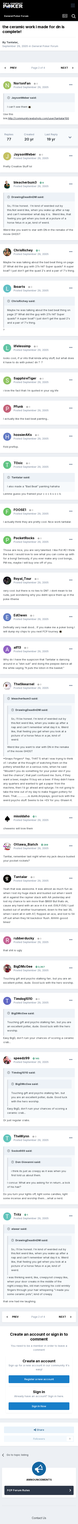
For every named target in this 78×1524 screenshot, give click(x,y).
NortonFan (22, 83)
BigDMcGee (23, 966)
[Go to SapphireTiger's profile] (7, 380)
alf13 (17, 647)
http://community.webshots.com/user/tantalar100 (38, 118)
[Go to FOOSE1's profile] (7, 512)
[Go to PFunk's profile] (7, 409)
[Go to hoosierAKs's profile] (7, 437)
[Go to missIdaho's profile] (7, 818)
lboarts (19, 287)
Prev (13, 67)
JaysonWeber (25, 154)
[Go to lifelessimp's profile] (7, 348)
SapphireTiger (25, 378)
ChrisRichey (23, 250)
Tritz (17, 1214)
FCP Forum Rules (18, 1490)
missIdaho (22, 816)
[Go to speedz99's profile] (7, 1060)
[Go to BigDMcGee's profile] (7, 968)
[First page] (5, 68)
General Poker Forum (45, 46)
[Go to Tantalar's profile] (7, 879)
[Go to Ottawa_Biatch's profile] (7, 846)
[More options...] (71, 84)
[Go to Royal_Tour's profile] (7, 581)
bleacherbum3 (25, 182)
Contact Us (39, 1518)
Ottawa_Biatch (26, 844)
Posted (31, 87)
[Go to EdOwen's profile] (7, 617)
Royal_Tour (22, 579)
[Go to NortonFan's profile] (7, 85)
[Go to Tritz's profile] (7, 1216)
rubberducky (24, 938)
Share (40, 1429)
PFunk (18, 406)
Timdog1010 (23, 999)
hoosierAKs (23, 435)
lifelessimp (22, 346)
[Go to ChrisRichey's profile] (7, 252)
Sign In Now (39, 1406)
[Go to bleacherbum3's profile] (7, 185)
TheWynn (21, 1136)
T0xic (18, 463)
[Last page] (73, 68)
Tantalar (12, 42)
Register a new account (39, 1379)
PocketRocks (24, 538)
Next (64, 67)
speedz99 (22, 1058)
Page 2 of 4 (38, 67)
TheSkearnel (24, 684)
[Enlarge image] (29, 106)
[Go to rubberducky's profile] (7, 940)
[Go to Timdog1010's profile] (7, 1001)
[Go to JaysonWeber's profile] (7, 156)
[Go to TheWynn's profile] (7, 1138)
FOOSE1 (20, 510)
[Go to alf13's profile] (7, 649)
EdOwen (20, 615)
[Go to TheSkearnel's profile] (7, 686)
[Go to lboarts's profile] (7, 289)
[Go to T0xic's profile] (7, 465)
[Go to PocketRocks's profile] (7, 540)
